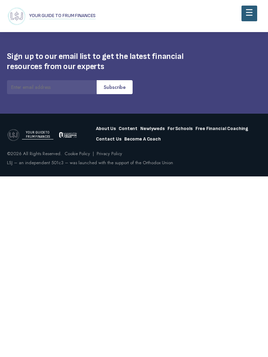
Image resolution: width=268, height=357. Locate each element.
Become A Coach (142, 139)
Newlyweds (152, 128)
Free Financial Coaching (221, 128)
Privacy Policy (109, 153)
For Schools (180, 128)
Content (128, 128)
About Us (106, 128)
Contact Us (108, 139)
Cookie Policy (77, 153)
